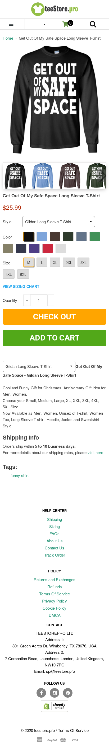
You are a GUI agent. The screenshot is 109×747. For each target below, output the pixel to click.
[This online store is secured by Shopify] (54, 710)
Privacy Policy (54, 601)
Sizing (54, 526)
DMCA (55, 615)
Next (101, 175)
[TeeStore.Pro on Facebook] (41, 693)
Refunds (54, 586)
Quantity (10, 300)
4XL (9, 274)
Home (8, 38)
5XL (23, 274)
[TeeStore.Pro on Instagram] (54, 693)
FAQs (54, 533)
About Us (55, 540)
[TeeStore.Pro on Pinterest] (67, 693)
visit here (95, 452)
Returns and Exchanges (54, 579)
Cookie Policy (54, 608)
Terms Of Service (54, 593)
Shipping (54, 519)
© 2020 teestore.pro (38, 730)
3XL (83, 262)
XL (55, 262)
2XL (69, 262)
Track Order (54, 555)
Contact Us (54, 547)
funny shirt (20, 475)
